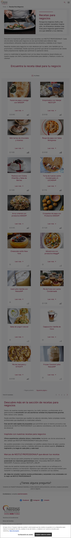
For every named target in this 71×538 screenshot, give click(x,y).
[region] (35, 531)
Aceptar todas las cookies (43, 534)
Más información (14, 531)
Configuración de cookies (25, 534)
